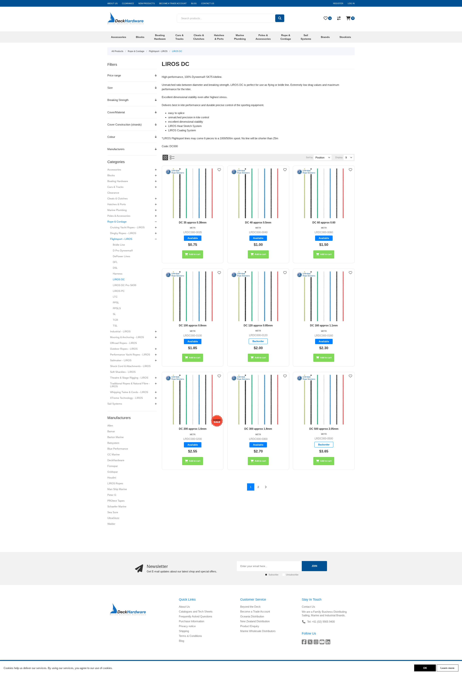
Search (279, 18)
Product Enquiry (249, 626)
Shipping (184, 631)
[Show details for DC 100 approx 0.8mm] (192, 296)
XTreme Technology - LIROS (126, 397)
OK (425, 668)
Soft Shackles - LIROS (123, 371)
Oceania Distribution (252, 616)
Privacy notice (187, 626)
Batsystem (113, 442)
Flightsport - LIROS (121, 239)
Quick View (219, 175)
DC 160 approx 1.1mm (324, 325)
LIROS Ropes (115, 483)
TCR (115, 319)
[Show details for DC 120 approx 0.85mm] (258, 296)
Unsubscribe (292, 574)
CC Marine (113, 454)
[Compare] (339, 18)
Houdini (111, 477)
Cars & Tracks (115, 187)
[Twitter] (311, 642)
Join (314, 566)
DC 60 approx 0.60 (323, 222)
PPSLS (117, 308)
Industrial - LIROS (120, 331)
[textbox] (226, 18)
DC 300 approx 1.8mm (258, 428)
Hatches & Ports (116, 204)
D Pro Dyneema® (123, 250)
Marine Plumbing (117, 210)
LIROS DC (119, 279)
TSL (115, 325)
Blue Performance (117, 448)
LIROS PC (119, 291)
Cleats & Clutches (117, 198)
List (172, 157)
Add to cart (194, 254)
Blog (181, 640)
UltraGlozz (113, 518)
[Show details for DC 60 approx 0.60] (324, 193)
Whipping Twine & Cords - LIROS (129, 392)
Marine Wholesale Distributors (258, 631)
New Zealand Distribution (255, 621)
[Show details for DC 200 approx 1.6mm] (192, 399)
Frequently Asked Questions (195, 616)
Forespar (112, 466)
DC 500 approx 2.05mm (323, 428)
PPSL (116, 302)
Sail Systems (114, 403)
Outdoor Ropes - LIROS (124, 348)
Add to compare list (219, 180)
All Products (117, 51)
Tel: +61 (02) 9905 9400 (321, 621)
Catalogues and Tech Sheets (196, 611)
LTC (115, 296)
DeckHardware (115, 460)
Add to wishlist (219, 169)
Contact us (308, 606)
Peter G (111, 494)
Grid (165, 157)
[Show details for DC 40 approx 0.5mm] (258, 193)
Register (338, 3)
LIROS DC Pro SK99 (124, 285)
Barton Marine (115, 437)
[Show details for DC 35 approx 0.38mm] (192, 193)
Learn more (447, 668)
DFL (115, 262)
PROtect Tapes (116, 500)
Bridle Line (119, 244)
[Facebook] (305, 642)
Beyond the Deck (250, 606)
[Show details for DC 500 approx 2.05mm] (324, 399)
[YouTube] (323, 642)
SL (114, 314)
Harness (117, 273)
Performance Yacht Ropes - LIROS (130, 354)
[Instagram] (317, 642)
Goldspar (112, 471)
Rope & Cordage (117, 221)
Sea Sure (112, 512)
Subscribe (273, 574)
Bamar (111, 431)
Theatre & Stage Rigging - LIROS (129, 377)
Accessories (114, 169)
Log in (351, 3)
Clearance (113, 192)
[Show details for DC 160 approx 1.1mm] (324, 296)
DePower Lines (121, 256)
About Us (184, 606)
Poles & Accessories (118, 215)
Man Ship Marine (117, 489)
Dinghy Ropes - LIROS (123, 233)
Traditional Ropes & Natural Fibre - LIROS (130, 385)
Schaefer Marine (116, 506)
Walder (111, 523)
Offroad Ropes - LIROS (123, 343)
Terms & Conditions (190, 635)
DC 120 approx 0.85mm (258, 325)
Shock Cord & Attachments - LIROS (130, 366)
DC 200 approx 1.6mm (192, 428)
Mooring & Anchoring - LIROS (127, 337)
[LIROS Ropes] (175, 172)
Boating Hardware (117, 181)
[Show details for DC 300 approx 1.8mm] (258, 399)
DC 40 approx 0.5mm (258, 222)
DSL (115, 267)
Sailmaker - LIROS (120, 360)
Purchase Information (191, 621)
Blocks (111, 175)
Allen (110, 425)
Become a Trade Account (255, 611)
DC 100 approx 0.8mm (192, 325)
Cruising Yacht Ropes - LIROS (127, 227)
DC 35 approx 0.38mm (192, 222)
